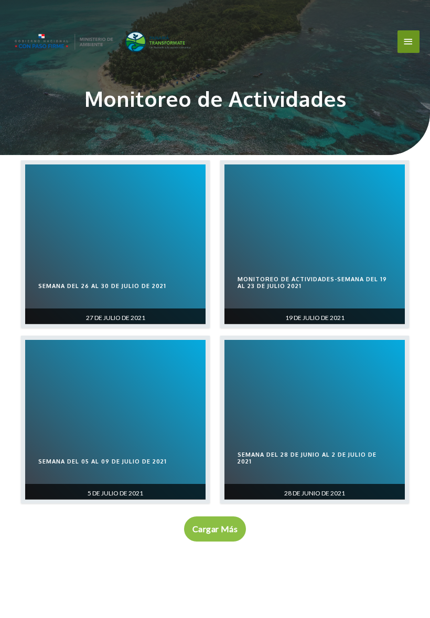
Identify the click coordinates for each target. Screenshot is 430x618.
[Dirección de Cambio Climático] (102, 41)
